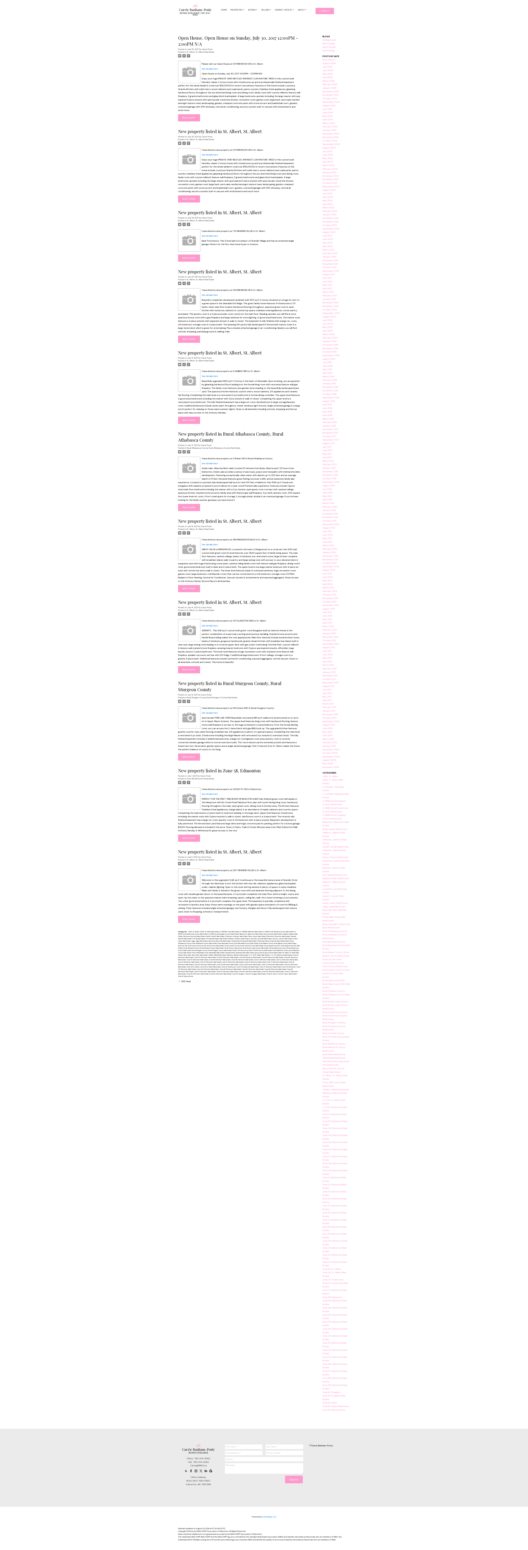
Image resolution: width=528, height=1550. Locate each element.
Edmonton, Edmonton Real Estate (278, 936)
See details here (210, 68)
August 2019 (328, 358)
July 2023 (327, 193)
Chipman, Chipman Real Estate (236, 936)
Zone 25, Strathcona (229, 967)
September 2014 (330, 566)
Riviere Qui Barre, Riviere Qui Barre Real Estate (273, 941)
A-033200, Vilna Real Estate (230, 932)
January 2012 (329, 672)
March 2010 (328, 739)
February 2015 (329, 549)
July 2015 (327, 531)
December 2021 (330, 260)
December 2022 (330, 218)
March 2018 (328, 418)
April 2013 (327, 622)
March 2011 (327, 703)
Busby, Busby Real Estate (273, 934)
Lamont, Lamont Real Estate (283, 939)
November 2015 (330, 517)
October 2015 (329, 520)
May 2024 (327, 158)
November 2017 (330, 432)
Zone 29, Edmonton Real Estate (208, 969)
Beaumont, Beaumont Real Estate (251, 934)
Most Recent (328, 59)
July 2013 (327, 612)
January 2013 (329, 633)
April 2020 (327, 330)
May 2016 (327, 496)
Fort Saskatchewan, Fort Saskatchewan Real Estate (210, 939)
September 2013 (330, 605)
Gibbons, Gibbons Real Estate (238, 939)
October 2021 (329, 267)
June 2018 (327, 408)
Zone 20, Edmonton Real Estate (228, 965)
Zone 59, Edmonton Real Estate (221, 974)
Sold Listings (328, 50)
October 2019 (329, 351)
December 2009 (330, 749)
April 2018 (327, 415)
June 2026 (327, 70)
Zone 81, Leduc (272, 974)
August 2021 (328, 274)
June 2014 (327, 577)
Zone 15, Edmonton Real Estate (233, 962)
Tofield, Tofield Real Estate (217, 955)
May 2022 (327, 242)
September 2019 (330, 355)
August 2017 (328, 443)
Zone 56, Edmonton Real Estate (273, 972)
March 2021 (328, 292)
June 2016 (327, 492)
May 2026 (327, 73)
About (301, 9)
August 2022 (329, 232)
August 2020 (329, 316)
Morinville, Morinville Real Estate (220, 941)
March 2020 (328, 334)
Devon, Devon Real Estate (257, 936)
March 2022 (328, 249)
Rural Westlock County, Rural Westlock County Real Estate (334, 1047)
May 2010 (327, 732)
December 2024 (330, 133)
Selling (265, 9)
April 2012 (327, 661)
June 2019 (327, 366)
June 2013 (327, 615)
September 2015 (330, 524)
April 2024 (327, 161)
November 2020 (330, 306)
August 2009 (329, 760)
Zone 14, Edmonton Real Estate (211, 962)
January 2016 (329, 510)
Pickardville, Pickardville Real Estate (244, 941)
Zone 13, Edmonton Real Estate (188, 962)
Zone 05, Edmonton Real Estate (273, 957)
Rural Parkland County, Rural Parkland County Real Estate (204, 948)
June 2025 (327, 112)
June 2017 (327, 450)
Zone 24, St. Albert (193, 967)
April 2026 (327, 77)
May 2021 (327, 285)
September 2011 (330, 682)
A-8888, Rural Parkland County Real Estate (278, 932)
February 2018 (329, 422)
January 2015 (329, 552)
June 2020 (327, 323)
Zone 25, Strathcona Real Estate (248, 967)
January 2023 (329, 214)
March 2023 (328, 207)
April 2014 (327, 584)
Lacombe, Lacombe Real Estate (261, 939)
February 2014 (329, 591)
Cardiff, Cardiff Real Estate (215, 936)
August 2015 (328, 527)
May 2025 (327, 116)
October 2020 (329, 309)
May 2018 (327, 411)
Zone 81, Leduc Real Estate (287, 974)
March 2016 (328, 503)
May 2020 (327, 327)
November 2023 (330, 179)
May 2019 (327, 369)
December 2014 (330, 556)
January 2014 (329, 594)
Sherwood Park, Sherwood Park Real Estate (240, 953)
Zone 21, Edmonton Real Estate (250, 965)
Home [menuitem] (224, 9)
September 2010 (330, 721)
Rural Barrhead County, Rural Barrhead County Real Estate (238, 943)
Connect (325, 11)
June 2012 (327, 654)
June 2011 (327, 693)
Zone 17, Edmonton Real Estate (277, 962)
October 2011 (329, 679)
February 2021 (329, 295)
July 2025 (327, 109)
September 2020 (331, 313)
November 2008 (330, 767)
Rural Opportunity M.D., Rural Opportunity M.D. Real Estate (336, 984)
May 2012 (327, 658)
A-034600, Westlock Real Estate (251, 932)
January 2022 (329, 256)
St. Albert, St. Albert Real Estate (200, 52)
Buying (252, 9)
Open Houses (329, 47)
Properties (236, 9)
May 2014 (327, 580)
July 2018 (327, 404)
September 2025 (331, 102)
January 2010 (329, 746)
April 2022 (327, 246)
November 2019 (330, 348)
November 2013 (330, 598)
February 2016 (329, 506)
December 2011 (330, 675)
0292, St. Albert (193, 932)
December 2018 (330, 387)
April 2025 (327, 119)
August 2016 (328, 485)
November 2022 (330, 221)
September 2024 (331, 144)
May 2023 (327, 200)
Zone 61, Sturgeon (238, 974)
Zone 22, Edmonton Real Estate (273, 965)
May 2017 (327, 454)
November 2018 (330, 390)
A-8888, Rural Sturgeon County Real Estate (224, 934)
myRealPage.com (269, 1517)
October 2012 (329, 640)
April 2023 (327, 204)
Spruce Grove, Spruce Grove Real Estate (268, 953)
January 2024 (329, 172)
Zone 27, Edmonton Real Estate (270, 967)
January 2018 (329, 425)
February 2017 (329, 464)
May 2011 (326, 696)
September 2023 (330, 186)
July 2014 (327, 573)
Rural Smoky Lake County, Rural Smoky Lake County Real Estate (247, 948)
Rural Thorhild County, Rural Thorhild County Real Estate (252, 950)
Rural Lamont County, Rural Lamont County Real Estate (244, 946)
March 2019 (328, 376)
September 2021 (330, 270)
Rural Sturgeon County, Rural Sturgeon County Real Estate (212, 697)
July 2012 (327, 651)
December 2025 (330, 91)
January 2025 (329, 130)
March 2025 (328, 123)
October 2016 (329, 478)
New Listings (328, 43)
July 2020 (327, 320)
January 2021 (329, 299)
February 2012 (329, 668)
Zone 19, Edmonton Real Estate (205, 965)
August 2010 (328, 724)
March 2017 (328, 461)
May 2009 (327, 763)
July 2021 (327, 278)
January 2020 (329, 341)
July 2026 (327, 66)
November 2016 (330, 475)
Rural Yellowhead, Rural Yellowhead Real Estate (208, 953)
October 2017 (329, 436)
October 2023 (329, 182)
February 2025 (329, 126)
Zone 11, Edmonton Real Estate (264, 960)
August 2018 (328, 401)
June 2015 (327, 534)
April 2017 (327, 457)
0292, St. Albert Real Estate (209, 932)
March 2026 (328, 80)
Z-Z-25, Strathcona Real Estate (281, 955)
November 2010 (330, 714)
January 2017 (329, 468)
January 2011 (328, 710)
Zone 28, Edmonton (289, 967)
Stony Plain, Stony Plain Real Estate (196, 955)
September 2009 (331, 756)
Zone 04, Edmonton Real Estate (250, 957)
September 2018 (330, 397)
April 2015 (327, 541)
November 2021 (330, 263)
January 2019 (329, 383)
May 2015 (327, 538)
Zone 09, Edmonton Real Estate (243, 960)
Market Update (283, 9)
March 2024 (328, 165)
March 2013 (328, 626)
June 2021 (327, 281)
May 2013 (327, 619)
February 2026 (329, 84)
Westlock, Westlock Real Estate (237, 955)
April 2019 (327, 373)
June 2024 (327, 154)
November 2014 (330, 559)
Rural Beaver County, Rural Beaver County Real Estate (277, 943)
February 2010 (329, 742)
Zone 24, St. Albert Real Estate (210, 967)
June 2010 (327, 728)
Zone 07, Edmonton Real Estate (197, 960)
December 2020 (330, 302)
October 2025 (329, 98)
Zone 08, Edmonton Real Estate (220, 960)
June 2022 (327, 239)
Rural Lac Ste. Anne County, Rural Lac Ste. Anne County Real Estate (201, 946)
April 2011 (327, 700)
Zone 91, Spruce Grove (185, 976)
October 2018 (329, 394)
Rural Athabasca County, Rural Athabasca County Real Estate (213, 448)
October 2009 (329, 753)
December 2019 (330, 344)
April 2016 (327, 499)
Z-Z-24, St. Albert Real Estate (259, 955)
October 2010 (329, 717)
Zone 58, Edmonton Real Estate (200, 779)
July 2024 (327, 151)
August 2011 (328, 686)
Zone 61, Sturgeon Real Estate (256, 974)
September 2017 (330, 439)
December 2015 (330, 513)
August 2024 (329, 147)
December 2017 (330, 429)
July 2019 (327, 362)
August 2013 (328, 608)
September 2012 (330, 644)
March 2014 (328, 587)
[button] (325, 11)
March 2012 (328, 665)
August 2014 (328, 570)
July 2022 (327, 235)
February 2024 (330, 168)
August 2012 (328, 647)
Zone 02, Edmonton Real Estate (205, 957)
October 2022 (329, 225)
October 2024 (329, 140)
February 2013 (329, 629)
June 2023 (327, 197)
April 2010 (327, 735)
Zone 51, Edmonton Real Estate (205, 972)
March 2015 (328, 545)
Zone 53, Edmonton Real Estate (227, 972)
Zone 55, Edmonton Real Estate (250, 972)
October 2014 (329, 563)
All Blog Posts (329, 39)
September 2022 (330, 228)
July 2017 (327, 446)
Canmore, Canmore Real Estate (194, 936)
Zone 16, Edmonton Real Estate (255, 962)
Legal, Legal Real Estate (200, 941)
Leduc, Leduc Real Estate (335, 903)
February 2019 (329, 380)
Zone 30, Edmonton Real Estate (230, 969)
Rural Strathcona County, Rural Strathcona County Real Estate (335, 1016)
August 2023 (329, 190)
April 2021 (327, 288)
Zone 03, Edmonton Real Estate (228, 957)
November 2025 (330, 94)
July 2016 (327, 489)
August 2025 (329, 105)
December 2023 (330, 175)
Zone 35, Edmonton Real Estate (253, 969)
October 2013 (329, 601)
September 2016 (330, 482)
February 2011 (329, 707)
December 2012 (330, 637)
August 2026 (329, 63)
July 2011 (326, 689)
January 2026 (329, 87)
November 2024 (330, 137)
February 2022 (329, 253)
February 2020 (330, 337)
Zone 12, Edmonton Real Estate (287, 960)
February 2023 (329, 211)
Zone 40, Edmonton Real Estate (275, 969)
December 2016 (330, 471)
